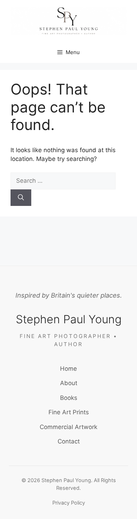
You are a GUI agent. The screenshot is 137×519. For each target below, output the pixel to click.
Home (68, 368)
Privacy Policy (68, 503)
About (68, 383)
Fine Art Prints (68, 412)
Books (68, 397)
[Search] (21, 197)
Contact (69, 441)
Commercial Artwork (68, 426)
